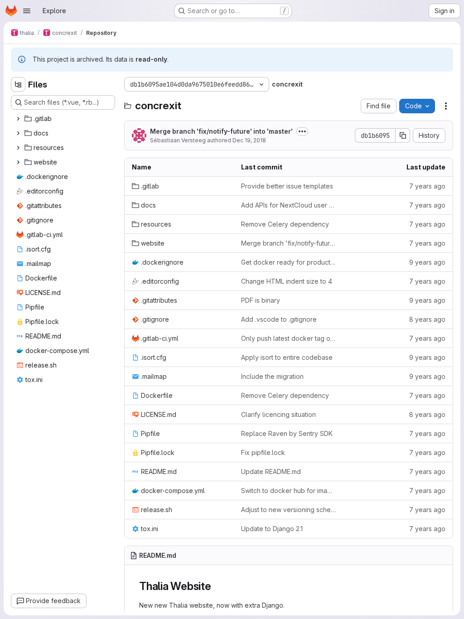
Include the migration (272, 376)
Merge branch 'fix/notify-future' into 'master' (221, 131)
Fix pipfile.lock (263, 452)
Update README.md (271, 471)
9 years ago (427, 262)
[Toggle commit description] (302, 131)
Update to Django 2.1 (272, 528)
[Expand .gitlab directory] (18, 118)
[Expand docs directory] (18, 133)
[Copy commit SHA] (403, 135)
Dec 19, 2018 (249, 140)
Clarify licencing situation (278, 414)
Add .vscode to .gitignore (279, 319)
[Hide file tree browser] (18, 84)
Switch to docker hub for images (288, 490)
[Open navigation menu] (26, 11)
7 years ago (427, 186)
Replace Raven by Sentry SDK (287, 433)
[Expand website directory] (18, 162)
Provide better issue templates (287, 186)
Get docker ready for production (288, 262)
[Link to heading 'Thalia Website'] (217, 586)
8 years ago (427, 319)
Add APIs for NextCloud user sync (288, 205)
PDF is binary (260, 300)
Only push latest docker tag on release (288, 338)
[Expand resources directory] (18, 147)
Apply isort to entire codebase (287, 357)
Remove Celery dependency (285, 224)
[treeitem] (64, 118)
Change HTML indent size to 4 (286, 281)
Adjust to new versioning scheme (288, 509)
